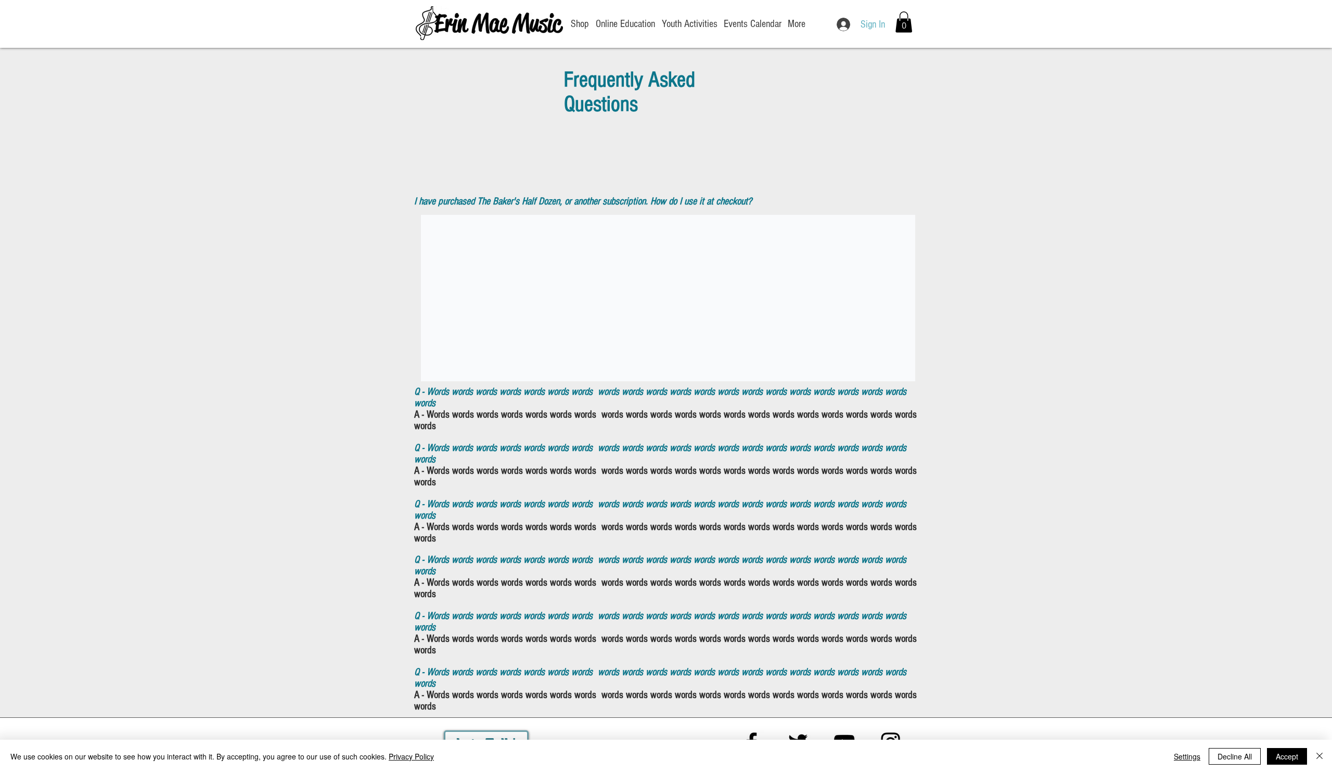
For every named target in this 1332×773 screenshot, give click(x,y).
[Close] (1319, 756)
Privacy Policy (411, 756)
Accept (1287, 756)
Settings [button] (1187, 756)
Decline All (1235, 756)
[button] (904, 22)
